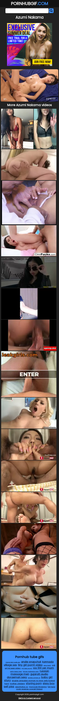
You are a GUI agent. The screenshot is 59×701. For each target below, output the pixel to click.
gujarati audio (39, 674)
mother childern (17, 683)
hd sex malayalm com (31, 671)
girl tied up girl (27, 668)
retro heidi (47, 665)
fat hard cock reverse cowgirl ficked (35, 688)
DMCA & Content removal (29, 698)
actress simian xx (34, 678)
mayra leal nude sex (13, 662)
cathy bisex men (16, 671)
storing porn (34, 683)
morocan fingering (38, 686)
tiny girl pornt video (30, 665)
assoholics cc (21, 686)
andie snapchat (31, 662)
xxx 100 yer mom (43, 668)
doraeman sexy (17, 677)
